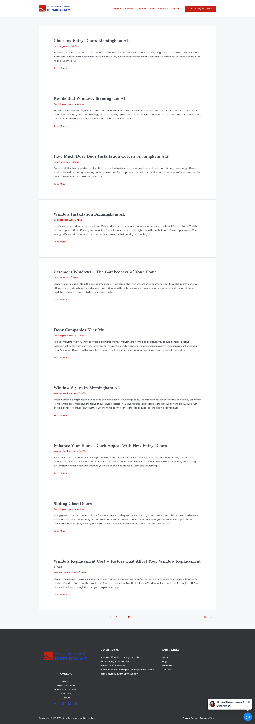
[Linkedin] (62, 703)
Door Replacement (64, 104)
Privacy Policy (190, 718)
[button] (200, 9)
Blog (164, 661)
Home (117, 8)
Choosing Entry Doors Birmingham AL (91, 41)
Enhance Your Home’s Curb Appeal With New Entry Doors (110, 446)
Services (128, 8)
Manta (66, 681)
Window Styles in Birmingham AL (87, 388)
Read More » (60, 68)
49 (129, 617)
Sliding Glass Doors (73, 504)
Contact (175, 8)
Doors (152, 8)
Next (208, 617)
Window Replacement (66, 393)
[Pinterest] (69, 703)
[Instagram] (77, 703)
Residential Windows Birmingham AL (90, 99)
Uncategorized (62, 46)
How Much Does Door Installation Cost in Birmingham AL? (111, 157)
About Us (163, 8)
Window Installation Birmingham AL (89, 214)
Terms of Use (207, 718)
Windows (141, 8)
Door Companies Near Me (79, 330)
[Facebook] (55, 703)
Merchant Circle (66, 685)
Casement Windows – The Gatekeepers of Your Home (105, 272)
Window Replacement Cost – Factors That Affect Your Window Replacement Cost (127, 564)
